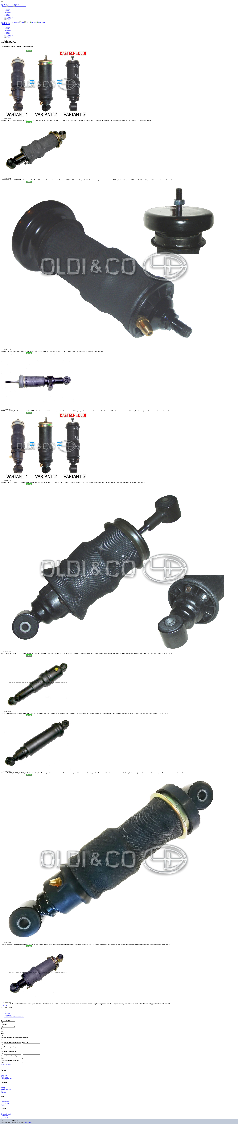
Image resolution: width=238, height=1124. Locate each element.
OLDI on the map (6, 1117)
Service (3, 1105)
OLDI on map (5, 1103)
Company (7, 14)
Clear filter (8, 1065)
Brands (6, 10)
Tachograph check (6, 1078)
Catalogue (7, 9)
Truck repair (8, 12)
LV (7, 19)
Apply (2, 1065)
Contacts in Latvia (6, 1114)
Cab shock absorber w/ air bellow (14, 1017)
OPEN (29, 51)
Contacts (7, 15)
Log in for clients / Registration (10, 4)
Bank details (4, 1119)
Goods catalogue (6, 1089)
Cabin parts (7, 1015)
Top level (7, 1013)
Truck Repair (4, 1077)
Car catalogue (8, 17)
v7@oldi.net (28, 1122)
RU (9, 19)
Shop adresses (5, 1115)
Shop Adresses (5, 1101)
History (3, 1087)
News (2, 1091)
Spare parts (4, 1075)
